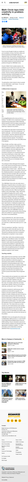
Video (17, 450)
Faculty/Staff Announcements (19, 444)
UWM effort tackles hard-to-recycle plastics (15, 349)
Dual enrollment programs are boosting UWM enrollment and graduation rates (16, 355)
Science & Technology (7, 451)
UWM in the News (20, 442)
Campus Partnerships (13, 19)
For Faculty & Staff (6, 456)
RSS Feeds (4, 460)
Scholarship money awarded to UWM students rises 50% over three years (16, 361)
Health (3, 449)
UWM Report (14, 3)
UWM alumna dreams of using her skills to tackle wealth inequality (7, 400)
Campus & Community (7, 442)
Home (3, 440)
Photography (18, 452)
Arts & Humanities (6, 444)
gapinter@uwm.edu (15, 328)
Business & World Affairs (6, 446)
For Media (4, 458)
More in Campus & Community (12, 339)
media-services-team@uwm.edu (9, 435)
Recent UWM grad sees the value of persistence (6, 385)
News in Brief (19, 440)
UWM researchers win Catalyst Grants (20, 398)
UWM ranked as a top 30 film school (20, 384)
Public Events (19, 454)
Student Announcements (19, 447)
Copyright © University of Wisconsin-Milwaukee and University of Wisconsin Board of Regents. (13, 472)
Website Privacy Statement (8, 477)
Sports (3, 453)
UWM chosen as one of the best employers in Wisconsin (14, 343)
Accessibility (4, 480)
